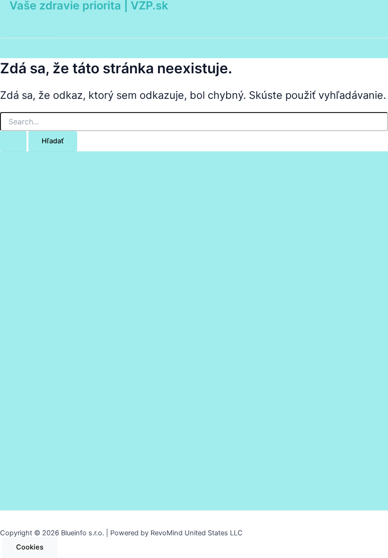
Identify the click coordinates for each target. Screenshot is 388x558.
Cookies (30, 547)
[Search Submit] (13, 141)
